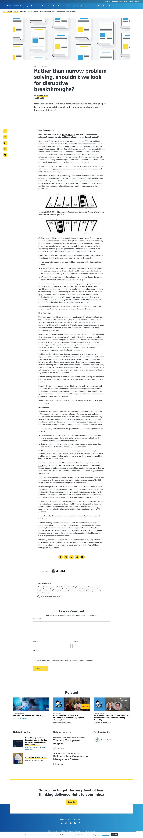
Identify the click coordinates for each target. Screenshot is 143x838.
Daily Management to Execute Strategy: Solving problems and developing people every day (36, 741)
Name (35, 641)
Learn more (60, 748)
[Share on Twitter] (5, 137)
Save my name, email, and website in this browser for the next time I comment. (64, 661)
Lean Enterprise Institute (71, 831)
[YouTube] (71, 823)
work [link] (74, 297)
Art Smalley (23, 718)
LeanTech (98, 6)
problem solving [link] (68, 134)
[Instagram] (75, 823)
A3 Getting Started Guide (35, 757)
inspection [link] (42, 465)
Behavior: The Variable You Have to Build (30, 715)
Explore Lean (35, 6)
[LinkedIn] (61, 823)
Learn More (105, 835)
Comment (37, 619)
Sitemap (77, 819)
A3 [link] (85, 516)
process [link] (57, 169)
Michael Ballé (42, 95)
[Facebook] (79, 823)
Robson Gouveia (32, 747)
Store (104, 6)
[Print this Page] (5, 149)
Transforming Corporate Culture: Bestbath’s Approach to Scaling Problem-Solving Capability (111, 717)
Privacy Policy (65, 819)
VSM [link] (41, 294)
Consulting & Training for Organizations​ (80, 6)
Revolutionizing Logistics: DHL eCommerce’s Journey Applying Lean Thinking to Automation (68, 717)
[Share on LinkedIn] (5, 143)
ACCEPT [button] (114, 835)
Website (35, 650)
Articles (16, 12)
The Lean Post (46, 6)
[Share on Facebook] (5, 131)
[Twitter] (66, 823)
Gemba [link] (46, 130)
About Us (111, 6)
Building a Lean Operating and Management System (71, 757)
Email (75, 641)
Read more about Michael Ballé (51, 597)
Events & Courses (59, 6)
